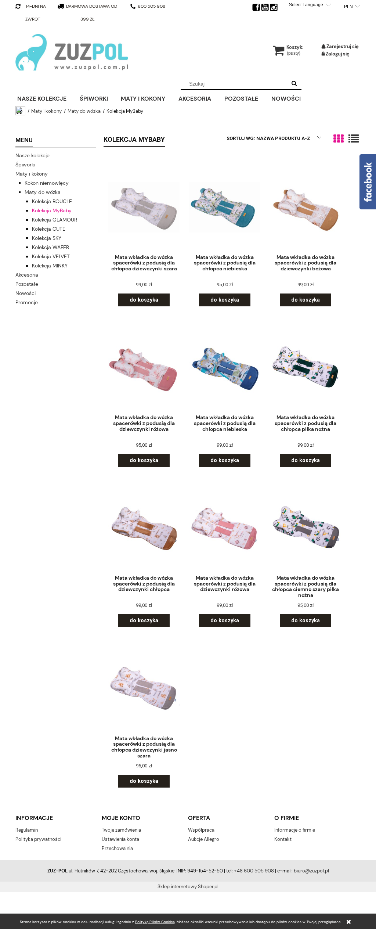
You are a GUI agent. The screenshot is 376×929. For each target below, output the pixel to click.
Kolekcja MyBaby (52, 210)
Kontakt (283, 839)
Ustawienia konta (120, 839)
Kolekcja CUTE (48, 229)
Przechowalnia (117, 848)
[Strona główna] (71, 52)
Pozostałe (26, 284)
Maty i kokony (31, 173)
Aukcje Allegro (203, 839)
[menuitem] (46, 97)
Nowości (25, 293)
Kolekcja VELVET (51, 256)
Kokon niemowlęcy (47, 183)
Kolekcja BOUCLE (52, 201)
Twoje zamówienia (121, 830)
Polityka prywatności (38, 839)
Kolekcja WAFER (50, 247)
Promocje (26, 302)
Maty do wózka (43, 192)
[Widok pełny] (353, 139)
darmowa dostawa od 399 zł (91, 12)
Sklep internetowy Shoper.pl (188, 886)
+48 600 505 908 (254, 871)
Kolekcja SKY (46, 238)
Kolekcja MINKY (50, 265)
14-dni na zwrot (35, 12)
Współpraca (201, 830)
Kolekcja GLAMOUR (54, 219)
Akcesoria (26, 274)
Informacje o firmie (294, 830)
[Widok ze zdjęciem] (338, 139)
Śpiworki (25, 164)
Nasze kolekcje (32, 155)
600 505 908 (151, 6)
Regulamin (26, 830)
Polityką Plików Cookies (155, 921)
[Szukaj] (294, 84)
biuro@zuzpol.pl (311, 871)
